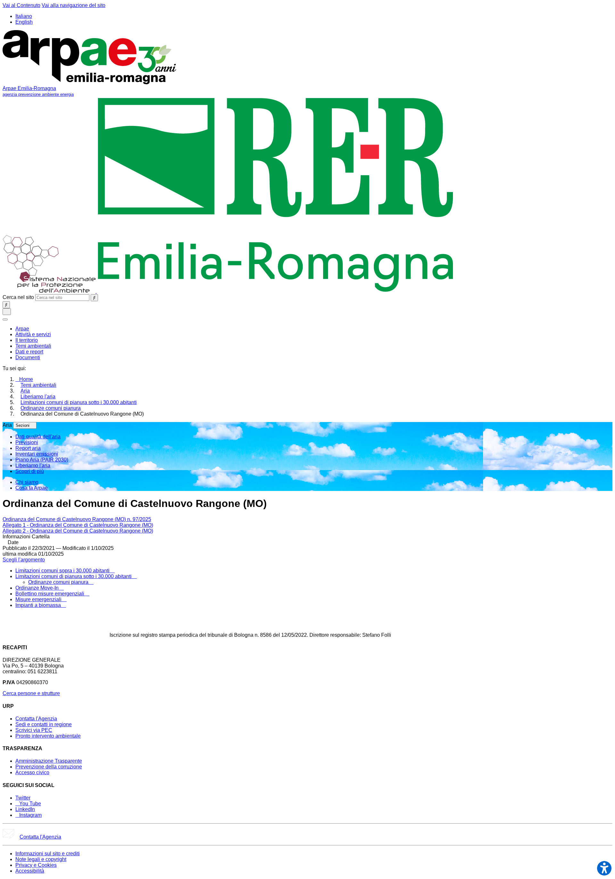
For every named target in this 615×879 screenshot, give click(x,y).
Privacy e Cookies (36, 865)
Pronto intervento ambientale (48, 736)
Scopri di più (29, 471)
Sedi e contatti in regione (43, 724)
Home (26, 379)
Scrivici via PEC (33, 730)
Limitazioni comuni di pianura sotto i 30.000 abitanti (78, 402)
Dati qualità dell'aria (38, 436)
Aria (25, 391)
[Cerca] (94, 297)
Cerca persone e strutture (31, 693)
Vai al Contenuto (21, 5)
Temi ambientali (38, 385)
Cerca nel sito (18, 297)
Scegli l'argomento (24, 559)
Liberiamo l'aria (37, 396)
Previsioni (26, 442)
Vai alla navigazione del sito (73, 5)
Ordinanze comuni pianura (50, 408)
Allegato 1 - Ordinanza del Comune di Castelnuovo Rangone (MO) (78, 525)
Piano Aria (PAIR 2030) (41, 459)
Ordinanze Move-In (37, 588)
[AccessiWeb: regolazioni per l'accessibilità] (604, 868)
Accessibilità (29, 871)
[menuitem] (22, 328)
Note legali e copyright (40, 859)
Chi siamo (26, 482)
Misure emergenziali (39, 599)
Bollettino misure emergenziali (50, 593)
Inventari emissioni (36, 454)
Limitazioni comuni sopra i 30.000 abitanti (63, 570)
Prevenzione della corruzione (48, 766)
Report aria (28, 448)
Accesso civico (32, 772)
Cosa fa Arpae (31, 488)
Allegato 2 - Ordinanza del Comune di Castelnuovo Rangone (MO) (78, 531)
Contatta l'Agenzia (36, 718)
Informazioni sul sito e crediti (47, 853)
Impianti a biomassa (38, 605)
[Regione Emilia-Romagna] (276, 291)
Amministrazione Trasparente (48, 761)
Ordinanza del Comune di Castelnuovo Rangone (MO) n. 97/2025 (77, 519)
